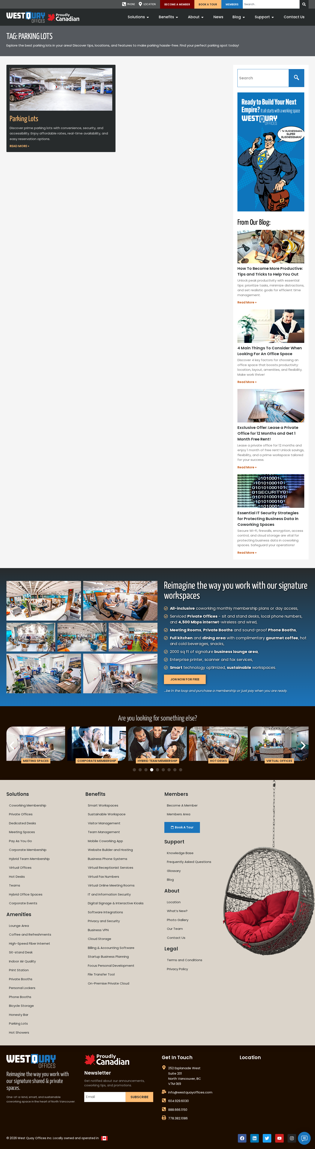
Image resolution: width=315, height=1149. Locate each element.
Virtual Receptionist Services (110, 867)
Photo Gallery (177, 920)
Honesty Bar (18, 1014)
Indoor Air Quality (22, 961)
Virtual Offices (20, 867)
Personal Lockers (22, 988)
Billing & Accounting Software (111, 947)
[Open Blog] (244, 17)
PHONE (131, 4)
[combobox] (271, 4)
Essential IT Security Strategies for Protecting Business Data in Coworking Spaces (267, 518)
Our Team (175, 928)
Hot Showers (19, 1032)
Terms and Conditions (184, 960)
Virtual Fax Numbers (103, 876)
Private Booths (20, 979)
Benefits (95, 794)
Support (174, 841)
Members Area (178, 814)
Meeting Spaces (22, 832)
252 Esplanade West (184, 1068)
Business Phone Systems (107, 858)
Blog (170, 879)
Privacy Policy (177, 969)
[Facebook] (242, 1138)
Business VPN (98, 930)
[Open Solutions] (148, 17)
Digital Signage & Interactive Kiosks (116, 903)
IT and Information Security (109, 894)
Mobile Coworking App (105, 841)
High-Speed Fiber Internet (29, 943)
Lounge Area (19, 925)
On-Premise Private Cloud (108, 983)
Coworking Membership (27, 805)
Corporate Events (23, 903)
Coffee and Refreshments (30, 934)
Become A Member (177, 4)
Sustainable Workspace (107, 814)
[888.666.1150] (164, 1109)
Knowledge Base (180, 853)
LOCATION (150, 4)
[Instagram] (292, 1138)
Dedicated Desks (22, 823)
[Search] (304, 4)
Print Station (19, 970)
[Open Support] (272, 17)
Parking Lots (24, 119)
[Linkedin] (254, 1138)
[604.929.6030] (164, 1100)
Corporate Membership (27, 849)
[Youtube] (279, 1138)
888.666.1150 (177, 1109)
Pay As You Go (20, 841)
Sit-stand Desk (21, 952)
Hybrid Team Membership (29, 858)
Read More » (19, 146)
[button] (11, 745)
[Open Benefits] (177, 17)
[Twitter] (267, 1138)
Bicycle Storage (21, 1005)
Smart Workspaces (103, 805)
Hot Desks (17, 876)
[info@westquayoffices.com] (164, 1092)
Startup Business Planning (108, 956)
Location (174, 902)
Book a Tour (208, 4)
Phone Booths (20, 997)
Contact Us (176, 937)
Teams (14, 885)
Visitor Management (104, 823)
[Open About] (202, 17)
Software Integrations (105, 912)
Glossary (174, 871)
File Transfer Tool (101, 974)
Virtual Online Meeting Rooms (111, 885)
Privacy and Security (104, 921)
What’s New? (177, 911)
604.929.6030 (178, 1101)
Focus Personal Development (111, 965)
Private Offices (21, 814)
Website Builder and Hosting (110, 849)
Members (232, 4)
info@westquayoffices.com (190, 1092)
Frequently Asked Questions (189, 861)
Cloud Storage (99, 938)
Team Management (104, 832)
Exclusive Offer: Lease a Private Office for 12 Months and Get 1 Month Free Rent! (267, 433)
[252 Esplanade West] (164, 1067)
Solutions (17, 794)
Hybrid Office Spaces (25, 894)
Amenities (18, 914)
